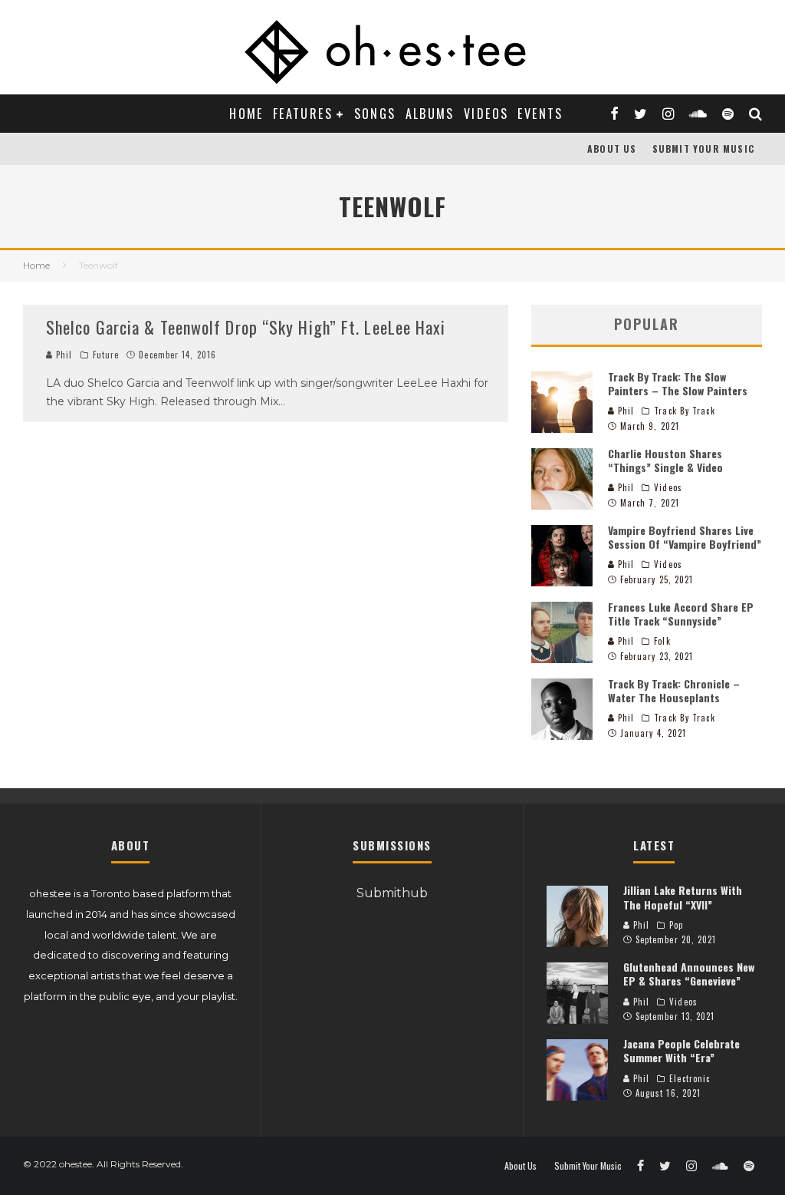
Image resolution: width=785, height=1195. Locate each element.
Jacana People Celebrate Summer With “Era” (681, 1050)
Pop (676, 924)
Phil (63, 354)
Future (106, 354)
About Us (612, 148)
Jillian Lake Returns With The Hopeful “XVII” (682, 897)
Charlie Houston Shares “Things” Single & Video (665, 460)
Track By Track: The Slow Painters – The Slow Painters (677, 383)
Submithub (392, 893)
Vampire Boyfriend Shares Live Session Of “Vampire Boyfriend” (684, 537)
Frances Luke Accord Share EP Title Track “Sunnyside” (681, 614)
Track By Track (684, 410)
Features (303, 113)
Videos (486, 113)
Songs (375, 113)
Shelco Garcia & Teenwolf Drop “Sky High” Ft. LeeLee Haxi (246, 327)
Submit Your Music (703, 148)
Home (246, 113)
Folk (662, 640)
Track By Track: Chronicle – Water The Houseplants (674, 690)
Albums (430, 113)
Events (540, 113)
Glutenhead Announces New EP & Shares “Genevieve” (688, 974)
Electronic (689, 1078)
